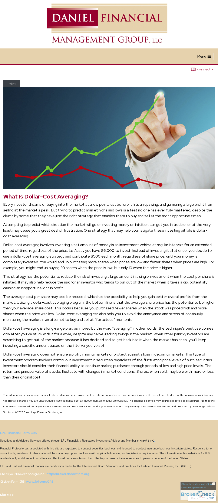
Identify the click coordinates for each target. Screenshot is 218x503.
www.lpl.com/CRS (39, 481)
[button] (204, 56)
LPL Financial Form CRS (18, 433)
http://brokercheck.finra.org (67, 474)
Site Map (7, 495)
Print (11, 84)
